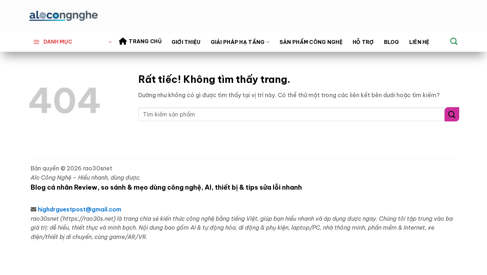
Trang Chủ (145, 41)
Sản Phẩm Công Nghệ (311, 42)
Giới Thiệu (186, 42)
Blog (391, 42)
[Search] (453, 41)
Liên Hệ (419, 42)
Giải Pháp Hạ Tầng (238, 42)
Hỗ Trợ (363, 42)
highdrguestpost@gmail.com (79, 209)
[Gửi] (452, 114)
